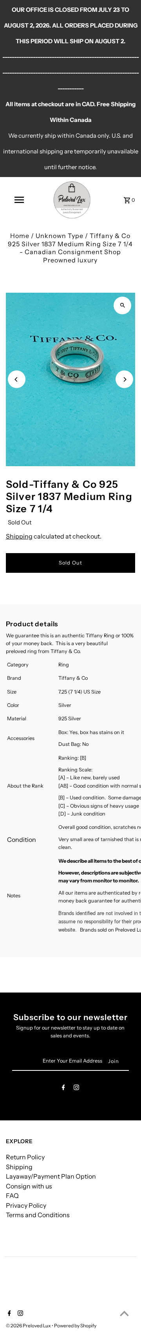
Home (19, 236)
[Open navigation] (18, 200)
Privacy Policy (26, 1205)
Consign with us (29, 1186)
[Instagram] (76, 1089)
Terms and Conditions (38, 1215)
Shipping (19, 536)
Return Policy (25, 1157)
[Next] (124, 379)
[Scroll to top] (124, 1313)
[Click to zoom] (122, 305)
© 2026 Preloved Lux (29, 1325)
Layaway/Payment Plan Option (51, 1176)
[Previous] (16, 379)
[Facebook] (63, 1089)
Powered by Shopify (75, 1325)
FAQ (12, 1195)
